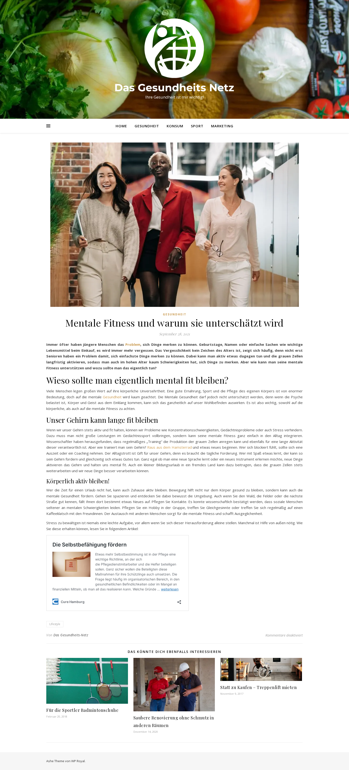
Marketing (222, 126)
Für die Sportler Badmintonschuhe (82, 710)
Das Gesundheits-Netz (70, 635)
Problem (132, 344)
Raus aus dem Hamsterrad (169, 447)
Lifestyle (54, 624)
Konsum (175, 126)
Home (121, 126)
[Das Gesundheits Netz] (174, 55)
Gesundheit (147, 126)
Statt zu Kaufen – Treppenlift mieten (258, 687)
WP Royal (78, 761)
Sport (197, 126)
